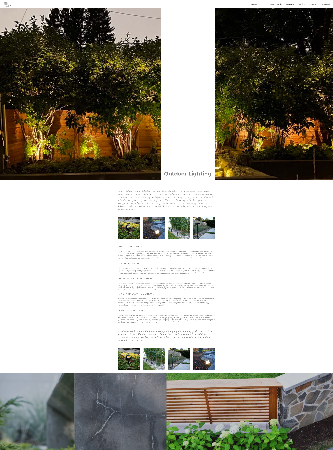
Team (264, 4)
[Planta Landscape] (7, 4)
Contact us (326, 4)
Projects (254, 4)
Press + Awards (275, 4)
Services (302, 4)
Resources (313, 4)
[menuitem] (255, 4)
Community (290, 4)
